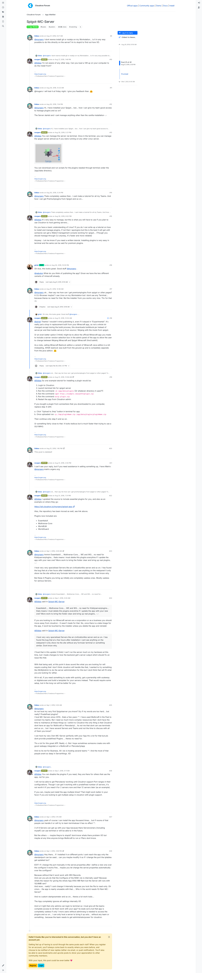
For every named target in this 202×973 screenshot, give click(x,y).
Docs (165, 5)
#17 (111, 289)
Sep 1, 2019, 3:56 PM (54, 851)
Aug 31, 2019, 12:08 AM (55, 289)
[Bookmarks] (3, 21)
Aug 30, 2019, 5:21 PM (63, 132)
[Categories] (3, 3)
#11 (111, 88)
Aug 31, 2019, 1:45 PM (54, 448)
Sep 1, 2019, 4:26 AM (54, 551)
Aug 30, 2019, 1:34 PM (55, 104)
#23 (110, 551)
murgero (37, 59)
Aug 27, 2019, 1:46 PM (63, 59)
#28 (110, 851)
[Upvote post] (106, 48)
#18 (111, 318)
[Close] (109, 937)
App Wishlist (33, 27)
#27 (110, 817)
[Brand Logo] (30, 5)
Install (171, 5)
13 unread (124, 74)
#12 (111, 104)
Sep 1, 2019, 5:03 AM (62, 598)
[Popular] (3, 17)
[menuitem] (199, 3)
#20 (110, 448)
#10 (111, 59)
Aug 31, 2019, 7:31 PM (63, 496)
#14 (111, 193)
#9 (111, 36)
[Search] (3, 26)
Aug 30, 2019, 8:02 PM (63, 216)
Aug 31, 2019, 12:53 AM (63, 318)
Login (41, 965)
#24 (110, 598)
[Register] (199, 7)
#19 (111, 377)
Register (33, 965)
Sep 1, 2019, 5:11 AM (62, 771)
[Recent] (3, 7)
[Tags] (3, 12)
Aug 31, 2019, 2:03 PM (63, 463)
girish (36, 265)
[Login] (199, 3)
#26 (110, 771)
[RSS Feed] (80, 27)
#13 (111, 132)
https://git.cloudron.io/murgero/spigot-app (53, 506)
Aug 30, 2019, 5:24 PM (55, 193)
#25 (110, 705)
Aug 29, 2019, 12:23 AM (55, 88)
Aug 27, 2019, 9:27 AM (55, 36)
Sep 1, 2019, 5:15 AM (54, 817)
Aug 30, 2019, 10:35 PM (60, 265)
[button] (3, 965)
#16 (111, 265)
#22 (110, 496)
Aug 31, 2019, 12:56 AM (63, 377)
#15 (111, 216)
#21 (111, 463)
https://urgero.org (40, 74)
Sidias (36, 36)
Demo (158, 5)
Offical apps (132, 5)
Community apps (146, 5)
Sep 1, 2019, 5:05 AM (54, 705)
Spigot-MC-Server (56, 601)
